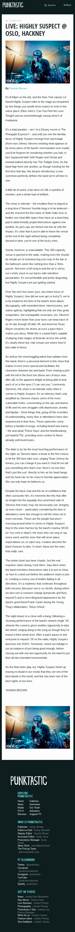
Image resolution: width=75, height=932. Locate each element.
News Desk (34, 845)
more (68, 5)
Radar (21, 807)
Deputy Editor (33, 833)
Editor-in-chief (34, 830)
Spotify (28, 884)
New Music (31, 900)
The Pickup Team (27, 848)
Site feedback (34, 921)
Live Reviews (33, 903)
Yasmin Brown (18, 88)
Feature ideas (33, 918)
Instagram (29, 874)
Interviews (34, 804)
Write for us (32, 915)
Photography (33, 906)
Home (21, 801)
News (20, 804)
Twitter (29, 864)
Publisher (31, 827)
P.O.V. (21, 811)
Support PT (35, 814)
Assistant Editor (33, 836)
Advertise (34, 811)
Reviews (22, 814)
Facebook (28, 869)
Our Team (34, 807)
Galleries (34, 801)
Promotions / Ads (33, 911)
